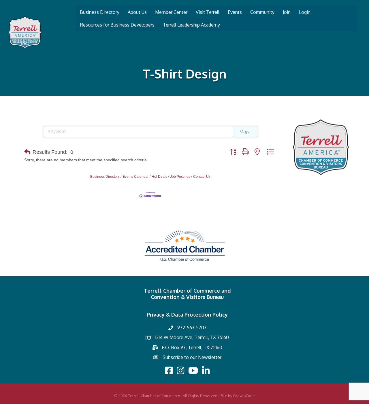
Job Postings (180, 177)
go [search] (247, 131)
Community (262, 12)
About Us (137, 12)
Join (287, 12)
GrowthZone (244, 395)
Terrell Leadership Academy (191, 25)
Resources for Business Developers (117, 25)
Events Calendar (136, 177)
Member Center (171, 12)
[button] (27, 152)
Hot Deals (159, 177)
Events (235, 12)
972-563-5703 (191, 327)
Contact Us (201, 177)
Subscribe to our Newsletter (192, 357)
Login (304, 12)
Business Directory (99, 12)
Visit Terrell (207, 12)
